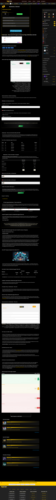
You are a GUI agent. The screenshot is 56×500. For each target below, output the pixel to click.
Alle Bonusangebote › (53, 84)
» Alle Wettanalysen (37, 432)
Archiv (10, 489)
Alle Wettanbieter (44, 493)
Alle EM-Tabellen (21, 192)
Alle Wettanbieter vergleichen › (52, 56)
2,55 (35, 388)
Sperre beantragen (27, 484)
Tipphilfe (34, 1)
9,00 (35, 407)
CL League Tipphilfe (22, 499)
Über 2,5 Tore (33, 493)
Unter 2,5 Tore (33, 495)
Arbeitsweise (13, 489)
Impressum (34, 489)
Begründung (12, 66)
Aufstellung (4, 47)
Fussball (29, 1)
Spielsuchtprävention (32, 484)
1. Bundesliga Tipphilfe (22, 493)
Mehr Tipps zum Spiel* (16, 30)
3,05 (35, 398)
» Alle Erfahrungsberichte (36, 467)
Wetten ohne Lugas (44, 499)
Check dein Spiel (18, 484)
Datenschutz (22, 489)
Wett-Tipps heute (24, 1)
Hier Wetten (28, 63)
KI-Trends (9, 47)
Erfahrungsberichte (44, 495)
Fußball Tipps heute (12, 493)
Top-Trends (38, 1)
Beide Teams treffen (33, 497)
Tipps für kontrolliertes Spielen (12, 484)
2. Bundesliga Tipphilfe (22, 495)
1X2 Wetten (33, 499)
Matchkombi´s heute (11, 497)
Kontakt (31, 489)
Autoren (18, 489)
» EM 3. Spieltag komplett (5, 198)
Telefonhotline (22, 484)
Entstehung (26, 489)
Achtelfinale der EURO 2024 (22, 50)
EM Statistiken (4, 298)
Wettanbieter (43, 1)
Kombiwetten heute (12, 495)
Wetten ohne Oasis (44, 497)
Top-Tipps (12, 47)
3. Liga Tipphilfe (22, 497)
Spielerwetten (11, 499)
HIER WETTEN (19, 14)
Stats (6, 47)
